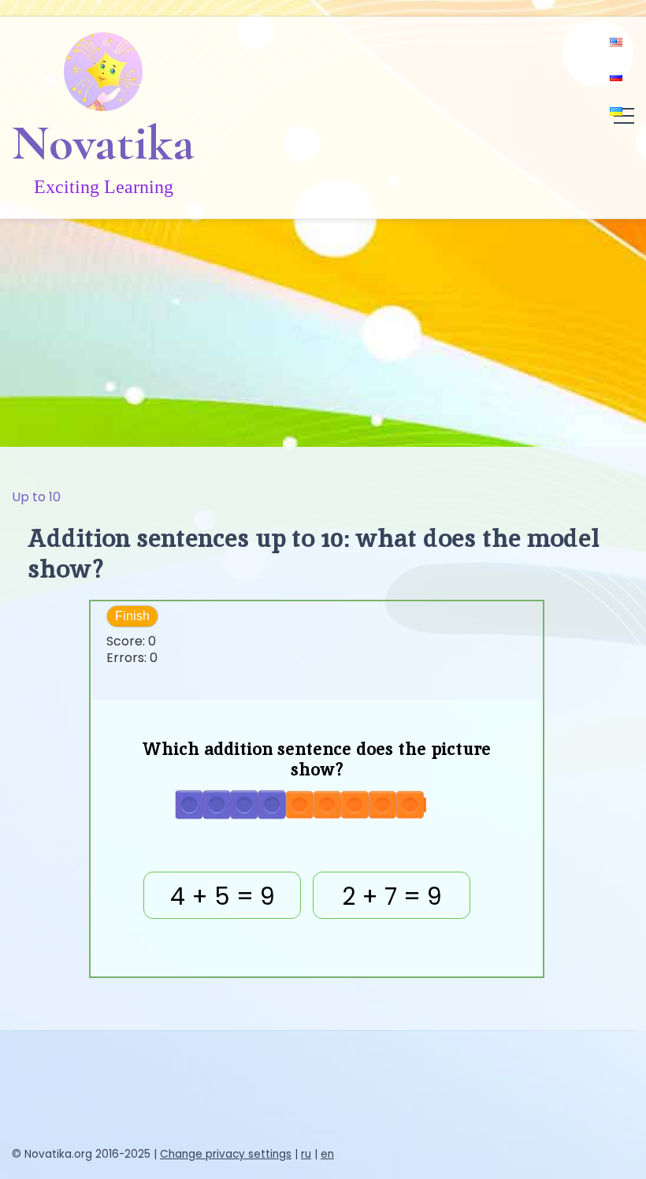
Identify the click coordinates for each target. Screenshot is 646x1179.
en (327, 1154)
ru (306, 1154)
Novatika (103, 142)
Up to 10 (36, 497)
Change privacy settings (225, 1154)
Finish (132, 616)
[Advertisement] (323, 328)
